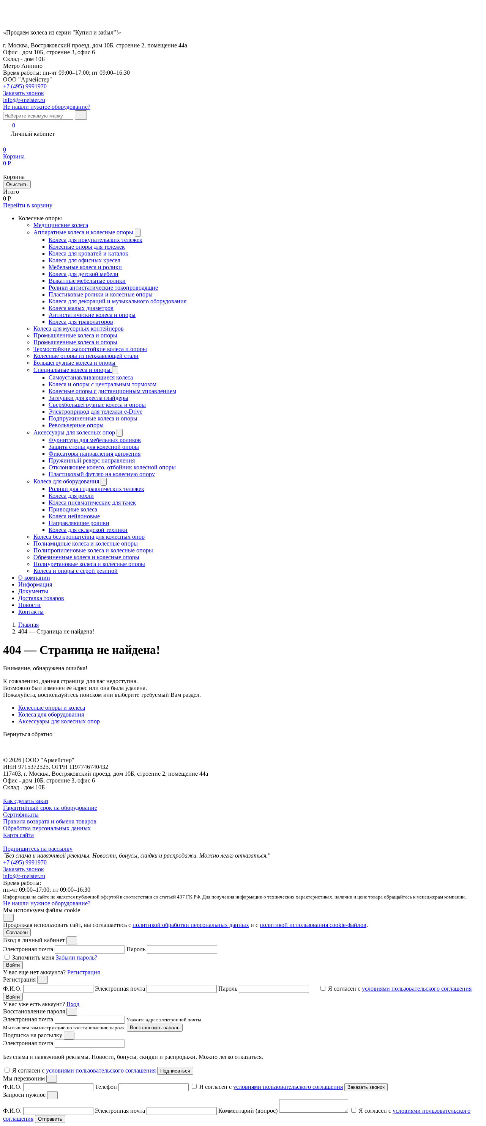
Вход (72, 1004)
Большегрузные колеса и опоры (74, 362)
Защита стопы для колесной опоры (94, 447)
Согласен (17, 932)
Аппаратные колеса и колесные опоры (84, 232)
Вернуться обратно (27, 734)
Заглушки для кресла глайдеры (88, 398)
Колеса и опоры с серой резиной (75, 571)
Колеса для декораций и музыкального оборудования (117, 301)
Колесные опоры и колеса (51, 707)
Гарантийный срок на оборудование (50, 808)
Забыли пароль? (76, 957)
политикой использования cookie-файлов (313, 925)
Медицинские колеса (60, 225)
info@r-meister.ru (24, 100)
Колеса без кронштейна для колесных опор (89, 536)
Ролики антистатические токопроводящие (103, 287)
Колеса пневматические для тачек (92, 502)
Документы (33, 591)
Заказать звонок (23, 869)
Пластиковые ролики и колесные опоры (101, 294)
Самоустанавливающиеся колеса (91, 377)
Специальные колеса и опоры (72, 370)
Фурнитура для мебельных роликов (95, 440)
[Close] (71, 940)
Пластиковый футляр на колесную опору (102, 474)
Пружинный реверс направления (92, 460)
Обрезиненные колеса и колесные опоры (86, 557)
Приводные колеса (73, 509)
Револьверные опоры (76, 425)
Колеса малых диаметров (81, 308)
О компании (34, 577)
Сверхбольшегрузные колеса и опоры (97, 404)
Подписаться (175, 1071)
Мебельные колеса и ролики (85, 267)
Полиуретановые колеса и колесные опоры (89, 564)
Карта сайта (18, 835)
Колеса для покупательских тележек (95, 240)
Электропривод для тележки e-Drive (95, 411)
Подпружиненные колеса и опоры (93, 418)
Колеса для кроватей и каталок (88, 253)
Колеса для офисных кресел (84, 260)
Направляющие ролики (79, 523)
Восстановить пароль (155, 1027)
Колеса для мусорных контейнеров (78, 328)
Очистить (17, 184)
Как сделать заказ (25, 801)
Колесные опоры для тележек (87, 246)
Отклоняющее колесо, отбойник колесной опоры (112, 467)
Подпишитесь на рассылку (38, 848)
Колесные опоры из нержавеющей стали (86, 356)
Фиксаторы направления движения (94, 453)
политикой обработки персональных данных (191, 925)
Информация (35, 584)
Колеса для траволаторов (81, 321)
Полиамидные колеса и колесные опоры (85, 543)
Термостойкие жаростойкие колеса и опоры (90, 349)
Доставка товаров (41, 598)
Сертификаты (21, 814)
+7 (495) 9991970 (25, 86)
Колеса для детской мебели (83, 274)
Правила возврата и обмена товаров (49, 821)
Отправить (50, 1119)
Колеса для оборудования (67, 481)
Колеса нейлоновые (74, 516)
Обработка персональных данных (47, 828)
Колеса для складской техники (88, 530)
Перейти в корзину (27, 205)
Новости (29, 605)
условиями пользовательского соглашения (417, 988)
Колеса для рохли (71, 495)
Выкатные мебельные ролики (87, 281)
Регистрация (83, 972)
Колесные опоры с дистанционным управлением (112, 391)
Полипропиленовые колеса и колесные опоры (93, 550)
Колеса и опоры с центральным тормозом (102, 384)
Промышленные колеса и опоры (75, 335)
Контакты (31, 611)
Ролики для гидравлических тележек (96, 489)
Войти (13, 965)
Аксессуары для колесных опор (75, 432)
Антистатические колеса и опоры (92, 315)
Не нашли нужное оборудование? (46, 107)
